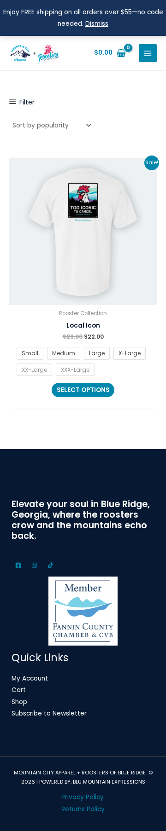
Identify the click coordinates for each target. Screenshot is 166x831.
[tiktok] (52, 565)
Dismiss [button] (96, 23)
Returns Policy (83, 809)
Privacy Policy (82, 797)
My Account (30, 678)
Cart (19, 690)
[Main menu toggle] (148, 53)
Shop (19, 702)
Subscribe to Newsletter (49, 713)
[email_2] (20, 565)
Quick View (83, 298)
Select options (83, 390)
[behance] (36, 565)
